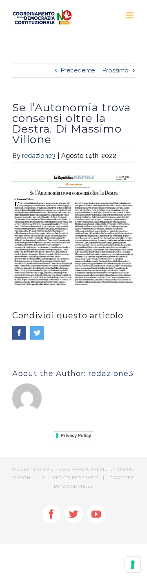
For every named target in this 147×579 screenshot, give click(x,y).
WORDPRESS (77, 486)
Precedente (78, 70)
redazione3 (39, 156)
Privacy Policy (76, 435)
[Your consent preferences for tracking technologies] (132, 564)
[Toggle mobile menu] (130, 15)
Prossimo (115, 70)
